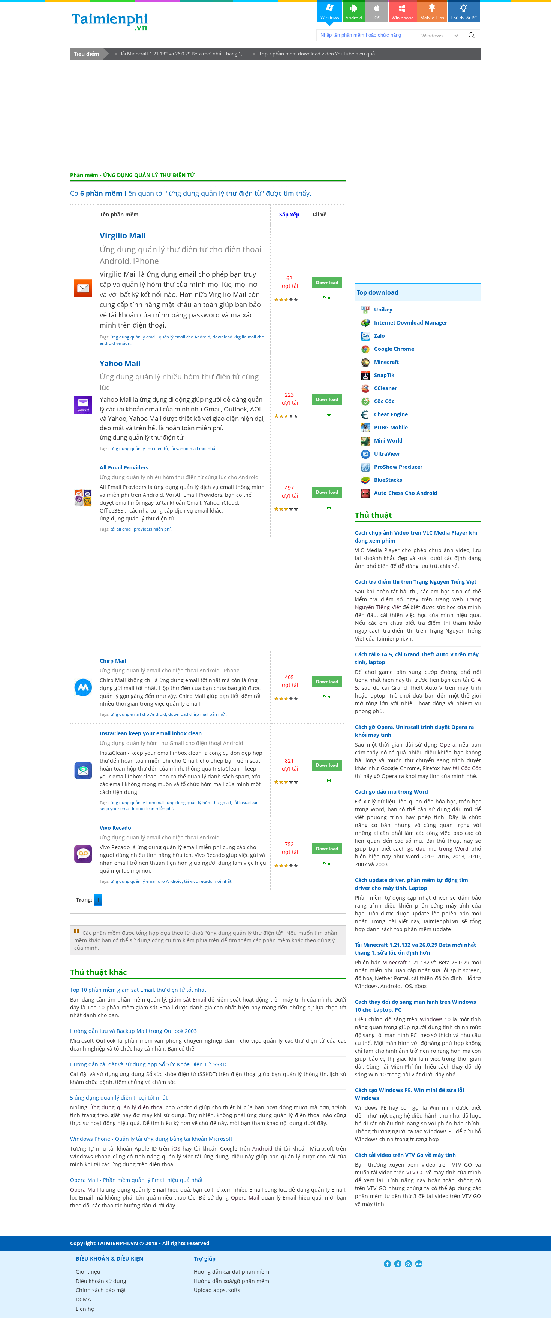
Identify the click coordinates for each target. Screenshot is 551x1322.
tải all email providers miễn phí (141, 529)
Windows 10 (435, 1019)
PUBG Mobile (391, 427)
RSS (408, 1263)
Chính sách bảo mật (101, 1290)
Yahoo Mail (120, 363)
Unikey (383, 309)
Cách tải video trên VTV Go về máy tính (405, 1154)
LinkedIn (418, 1263)
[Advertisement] (275, 115)
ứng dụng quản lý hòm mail (138, 802)
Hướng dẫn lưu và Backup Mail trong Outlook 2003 (133, 1030)
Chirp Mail (113, 660)
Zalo (379, 335)
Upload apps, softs (217, 1290)
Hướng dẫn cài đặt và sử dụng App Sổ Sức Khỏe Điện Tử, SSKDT (149, 1064)
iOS (376, 18)
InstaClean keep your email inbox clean (151, 733)
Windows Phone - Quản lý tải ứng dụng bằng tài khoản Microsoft (151, 1138)
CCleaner (385, 388)
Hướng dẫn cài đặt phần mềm (231, 1271)
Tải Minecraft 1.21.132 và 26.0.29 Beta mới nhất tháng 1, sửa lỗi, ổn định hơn (178, 55)
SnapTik (384, 375)
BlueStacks (388, 479)
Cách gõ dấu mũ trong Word (391, 791)
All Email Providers (124, 467)
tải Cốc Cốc (467, 768)
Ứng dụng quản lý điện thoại (126, 1107)
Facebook (387, 1263)
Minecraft (386, 361)
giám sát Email (188, 999)
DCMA (83, 1299)
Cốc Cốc (384, 401)
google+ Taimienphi (397, 1263)
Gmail (194, 502)
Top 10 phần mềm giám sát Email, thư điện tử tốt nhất (138, 989)
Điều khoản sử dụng (101, 1281)
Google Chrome (394, 348)
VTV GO (415, 1172)
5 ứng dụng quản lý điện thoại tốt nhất (119, 1097)
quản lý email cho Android (184, 337)
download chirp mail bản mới (197, 714)
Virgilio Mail (123, 235)
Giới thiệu (88, 1271)
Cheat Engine (391, 414)
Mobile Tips (432, 18)
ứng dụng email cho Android (138, 714)
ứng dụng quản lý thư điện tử (139, 448)
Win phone (403, 18)
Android (354, 18)
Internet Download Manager (410, 322)
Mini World (388, 440)
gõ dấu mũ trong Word (438, 848)
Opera (447, 744)
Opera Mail (84, 1189)
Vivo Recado (115, 827)
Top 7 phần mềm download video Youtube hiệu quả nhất (314, 55)
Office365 (111, 510)
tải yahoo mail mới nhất (193, 448)
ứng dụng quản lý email (134, 337)
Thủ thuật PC (464, 18)
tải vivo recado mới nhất (207, 881)
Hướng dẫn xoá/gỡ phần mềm (231, 1281)
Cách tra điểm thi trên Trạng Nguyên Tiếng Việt (415, 581)
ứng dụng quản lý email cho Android (146, 881)
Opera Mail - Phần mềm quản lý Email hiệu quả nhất (136, 1179)
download (109, 22)
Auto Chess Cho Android (405, 492)
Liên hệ (85, 1308)
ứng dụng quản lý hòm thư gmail (199, 802)
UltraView (387, 453)
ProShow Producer (398, 466)
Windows (329, 17)
